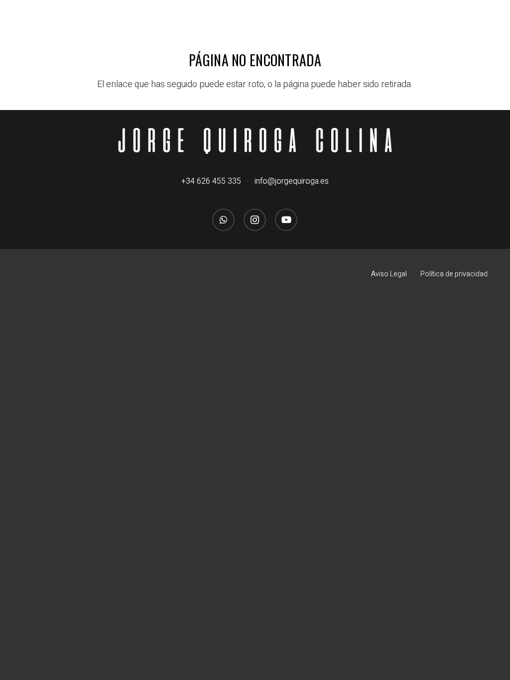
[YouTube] (286, 220)
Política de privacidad (454, 274)
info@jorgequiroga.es (292, 181)
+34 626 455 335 (211, 181)
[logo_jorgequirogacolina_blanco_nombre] (255, 141)
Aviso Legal (389, 274)
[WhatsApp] (223, 220)
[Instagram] (255, 220)
